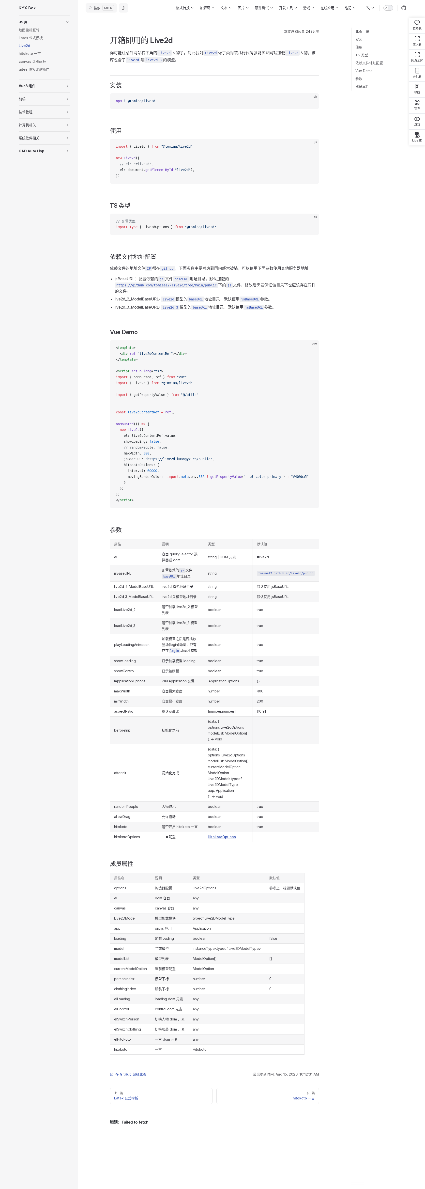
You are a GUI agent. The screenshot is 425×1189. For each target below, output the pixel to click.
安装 (358, 39)
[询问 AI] (123, 8)
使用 (358, 47)
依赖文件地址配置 (369, 63)
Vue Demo (364, 71)
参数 (358, 79)
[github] (403, 7)
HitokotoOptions (222, 837)
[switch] (388, 8)
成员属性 (362, 86)
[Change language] (370, 8)
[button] (44, 22)
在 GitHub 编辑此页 (130, 1074)
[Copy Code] (311, 101)
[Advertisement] (378, 164)
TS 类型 (361, 55)
